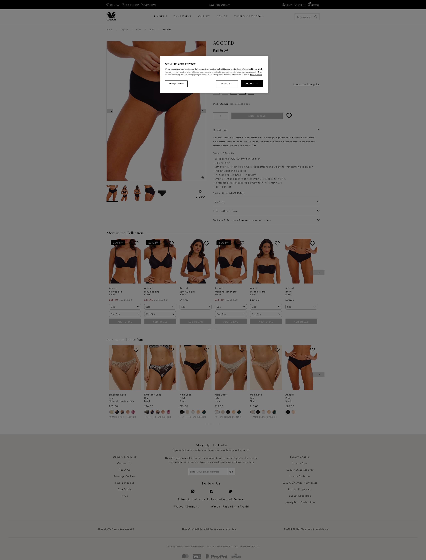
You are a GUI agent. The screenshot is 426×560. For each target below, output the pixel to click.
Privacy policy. (256, 75)
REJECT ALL (227, 84)
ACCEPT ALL (252, 84)
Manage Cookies (176, 84)
